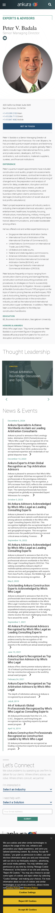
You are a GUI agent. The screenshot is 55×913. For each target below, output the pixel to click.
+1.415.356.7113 (10, 116)
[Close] (51, 838)
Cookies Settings (27, 892)
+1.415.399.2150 (10, 113)
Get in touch (27, 126)
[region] (27, 873)
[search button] (49, 5)
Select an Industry (14, 789)
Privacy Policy (31, 888)
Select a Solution (13, 802)
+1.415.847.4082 (10, 119)
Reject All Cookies (27, 901)
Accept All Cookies (27, 910)
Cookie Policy (13, 888)
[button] (4, 4)
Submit (27, 819)
